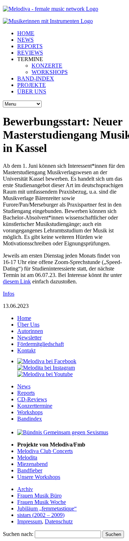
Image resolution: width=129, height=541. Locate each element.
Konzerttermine (34, 406)
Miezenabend (32, 464)
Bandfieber (29, 470)
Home (24, 318)
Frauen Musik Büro (39, 496)
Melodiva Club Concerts (45, 451)
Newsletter (29, 337)
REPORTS (30, 46)
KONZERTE (47, 66)
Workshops (30, 412)
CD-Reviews (32, 399)
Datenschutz (59, 521)
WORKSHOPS (50, 72)
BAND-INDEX (35, 78)
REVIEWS (30, 53)
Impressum (29, 521)
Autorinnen (30, 331)
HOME (25, 33)
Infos (8, 294)
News (23, 386)
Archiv (25, 489)
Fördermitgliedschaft (40, 344)
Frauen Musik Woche (41, 502)
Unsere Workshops (38, 477)
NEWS (25, 40)
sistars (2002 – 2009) (40, 515)
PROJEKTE (31, 85)
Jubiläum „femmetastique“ (47, 508)
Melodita (27, 457)
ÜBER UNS (31, 91)
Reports (26, 393)
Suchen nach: (18, 534)
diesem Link (17, 281)
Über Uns (28, 325)
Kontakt (26, 350)
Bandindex (29, 419)
